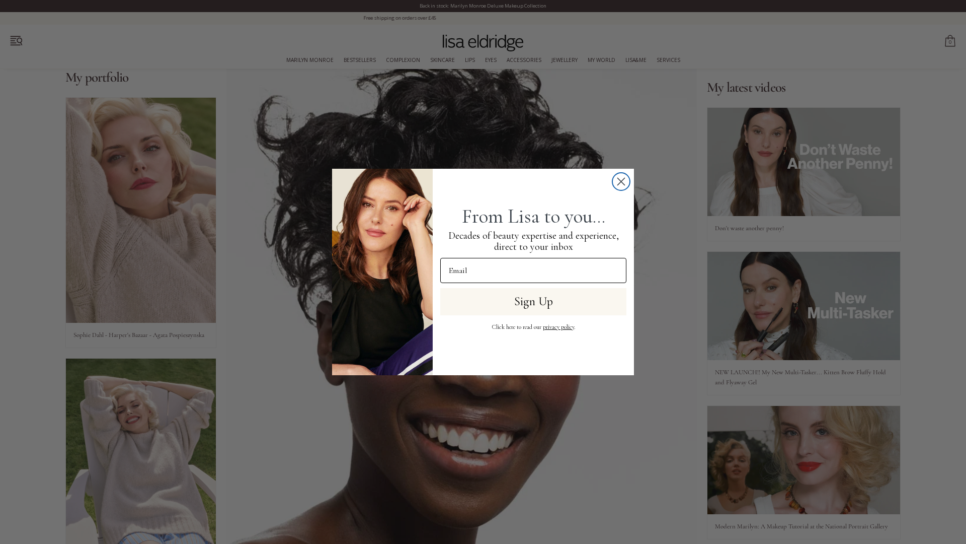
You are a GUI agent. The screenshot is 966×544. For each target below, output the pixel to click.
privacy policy (558, 326)
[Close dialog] (621, 181)
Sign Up (533, 301)
